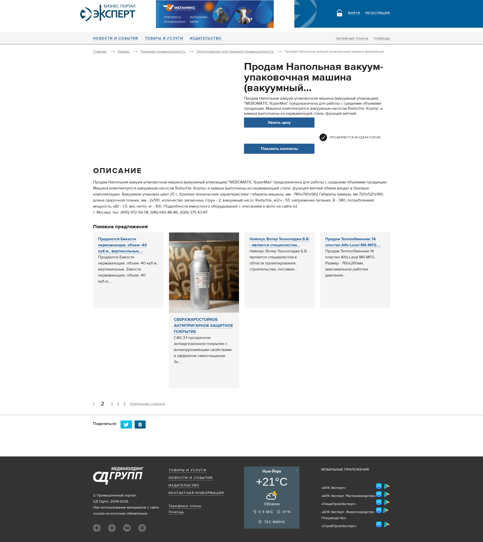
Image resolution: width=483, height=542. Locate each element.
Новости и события (115, 38)
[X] (127, 424)
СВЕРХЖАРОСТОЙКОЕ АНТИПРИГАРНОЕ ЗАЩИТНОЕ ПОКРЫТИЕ (203, 325)
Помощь (382, 38)
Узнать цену (279, 122)
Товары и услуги (164, 38)
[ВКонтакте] (142, 424)
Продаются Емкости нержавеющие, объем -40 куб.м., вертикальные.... (122, 245)
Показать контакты (279, 148)
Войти (354, 13)
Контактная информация (196, 493)
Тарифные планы (352, 38)
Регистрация (377, 13)
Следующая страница (147, 404)
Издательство (206, 38)
